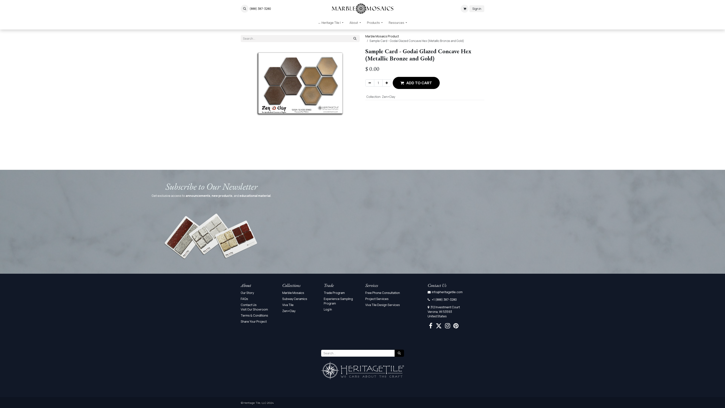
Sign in (476, 9)
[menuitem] (330, 23)
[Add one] (386, 83)
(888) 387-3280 (260, 9)
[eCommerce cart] (465, 9)
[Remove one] (369, 83)
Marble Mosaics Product (382, 36)
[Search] (355, 38)
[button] (245, 9)
